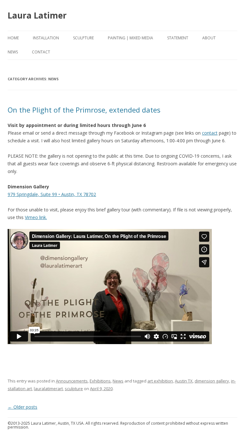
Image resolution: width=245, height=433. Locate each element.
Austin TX (184, 381)
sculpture (74, 388)
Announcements (72, 381)
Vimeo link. (36, 217)
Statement (177, 38)
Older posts (22, 407)
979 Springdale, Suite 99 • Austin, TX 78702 (52, 194)
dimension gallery (212, 381)
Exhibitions (100, 381)
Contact (41, 52)
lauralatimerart (48, 388)
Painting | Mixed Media (130, 38)
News (13, 52)
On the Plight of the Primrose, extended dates (84, 109)
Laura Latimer (37, 15)
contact (210, 133)
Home (13, 38)
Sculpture (83, 38)
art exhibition (160, 381)
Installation (46, 38)
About (209, 38)
